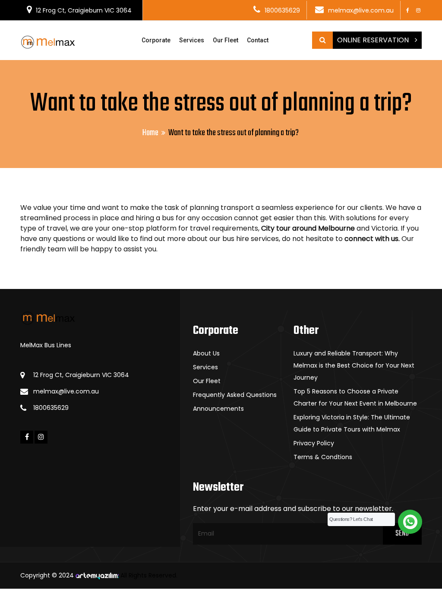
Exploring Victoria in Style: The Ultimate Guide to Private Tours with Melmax (352, 423)
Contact (257, 40)
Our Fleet (225, 40)
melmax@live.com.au (361, 10)
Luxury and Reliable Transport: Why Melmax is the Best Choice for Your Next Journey (354, 365)
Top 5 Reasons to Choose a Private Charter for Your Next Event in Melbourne (355, 397)
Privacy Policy (314, 443)
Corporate (156, 40)
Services (191, 40)
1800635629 (282, 10)
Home (150, 133)
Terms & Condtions (323, 457)
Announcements (218, 408)
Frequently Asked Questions (235, 394)
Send (402, 533)
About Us (206, 353)
